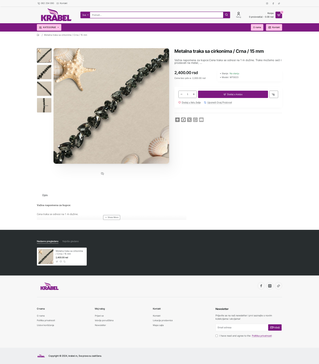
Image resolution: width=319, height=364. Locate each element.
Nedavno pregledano (47, 241)
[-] (181, 94)
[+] (194, 94)
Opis (45, 195)
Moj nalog (100, 308)
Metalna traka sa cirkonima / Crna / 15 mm (69, 252)
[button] (44, 49)
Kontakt (157, 308)
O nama (41, 308)
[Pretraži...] (226, 15)
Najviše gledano (70, 241)
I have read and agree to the (245, 335)
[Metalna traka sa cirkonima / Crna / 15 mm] (45, 256)
